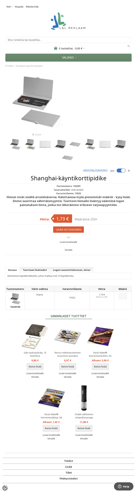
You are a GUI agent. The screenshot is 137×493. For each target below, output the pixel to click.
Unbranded (77, 189)
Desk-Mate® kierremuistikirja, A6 (51, 416)
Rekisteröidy (32, 6)
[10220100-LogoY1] (90, 144)
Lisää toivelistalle (68, 242)
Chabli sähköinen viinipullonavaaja (84, 416)
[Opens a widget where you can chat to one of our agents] (123, 486)
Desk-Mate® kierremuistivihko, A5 (100, 354)
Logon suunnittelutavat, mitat (71, 270)
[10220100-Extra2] (67, 157)
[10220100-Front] (105, 144)
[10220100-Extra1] (120, 144)
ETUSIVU (9, 65)
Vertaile (68, 249)
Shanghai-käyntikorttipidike (29, 65)
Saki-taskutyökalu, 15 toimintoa (35, 354)
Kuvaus (12, 270)
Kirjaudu (19, 6)
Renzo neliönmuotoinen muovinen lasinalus (68, 354)
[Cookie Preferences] (5, 488)
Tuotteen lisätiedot (35, 270)
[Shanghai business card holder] (15, 144)
